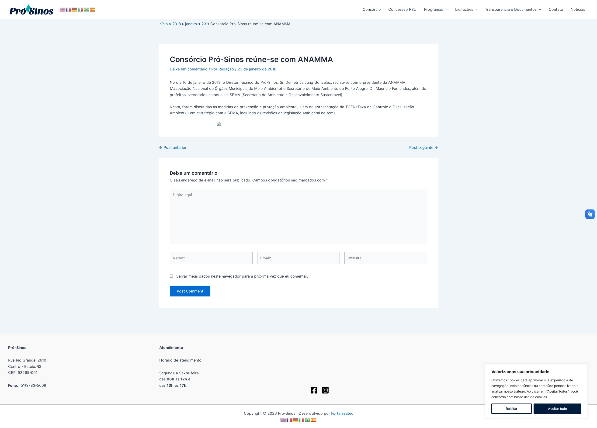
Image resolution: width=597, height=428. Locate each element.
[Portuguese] (87, 9)
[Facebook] (314, 390)
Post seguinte (423, 147)
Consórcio (372, 9)
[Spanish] (93, 9)
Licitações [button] (464, 9)
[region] (536, 391)
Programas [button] (433, 9)
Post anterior (173, 147)
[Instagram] (325, 390)
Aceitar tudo (557, 409)
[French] (69, 9)
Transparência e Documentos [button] (511, 9)
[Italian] (81, 9)
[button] (445, 9)
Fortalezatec (342, 413)
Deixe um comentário (189, 69)
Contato (556, 9)
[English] (62, 9)
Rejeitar (511, 409)
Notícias (578, 9)
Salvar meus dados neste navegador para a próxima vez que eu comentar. (242, 276)
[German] (75, 9)
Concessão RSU (402, 9)
